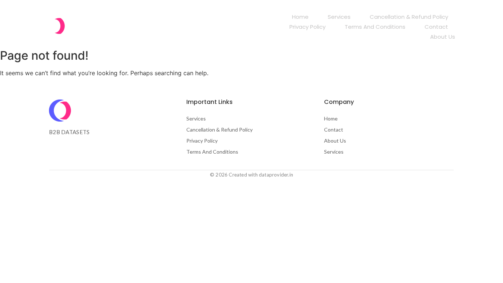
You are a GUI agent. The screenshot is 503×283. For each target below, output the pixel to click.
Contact (436, 27)
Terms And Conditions (375, 27)
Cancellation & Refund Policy (409, 17)
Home (300, 17)
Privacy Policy (307, 27)
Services (339, 17)
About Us (442, 37)
